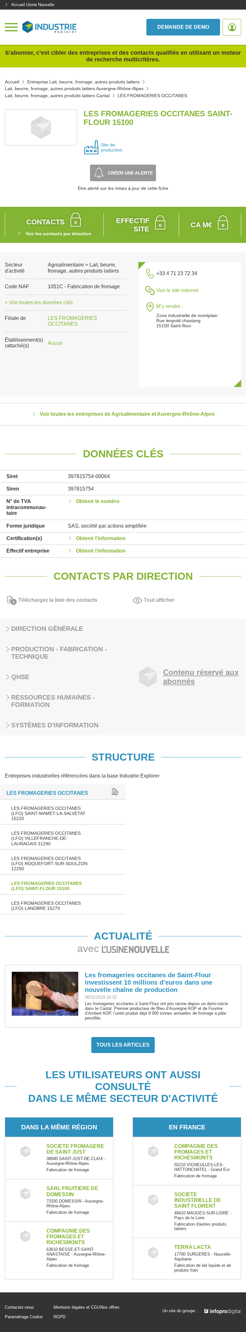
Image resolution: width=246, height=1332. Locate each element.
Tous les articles (123, 1045)
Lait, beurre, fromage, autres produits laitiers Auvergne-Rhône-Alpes (74, 88)
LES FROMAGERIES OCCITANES (72, 321)
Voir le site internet (177, 290)
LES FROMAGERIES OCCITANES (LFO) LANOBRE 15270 (46, 906)
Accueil (12, 81)
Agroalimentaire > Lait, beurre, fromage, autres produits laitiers (83, 267)
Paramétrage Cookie (24, 1317)
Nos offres (109, 1307)
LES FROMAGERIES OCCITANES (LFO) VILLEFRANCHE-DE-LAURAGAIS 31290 (46, 838)
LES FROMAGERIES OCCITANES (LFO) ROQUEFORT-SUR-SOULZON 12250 (49, 863)
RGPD (59, 1317)
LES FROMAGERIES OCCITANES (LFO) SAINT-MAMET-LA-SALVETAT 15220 (48, 813)
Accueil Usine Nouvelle (32, 4)
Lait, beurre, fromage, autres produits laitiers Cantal (57, 95)
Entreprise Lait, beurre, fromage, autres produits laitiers (83, 81)
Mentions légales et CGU (76, 1307)
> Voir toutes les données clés (39, 302)
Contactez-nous (19, 1307)
